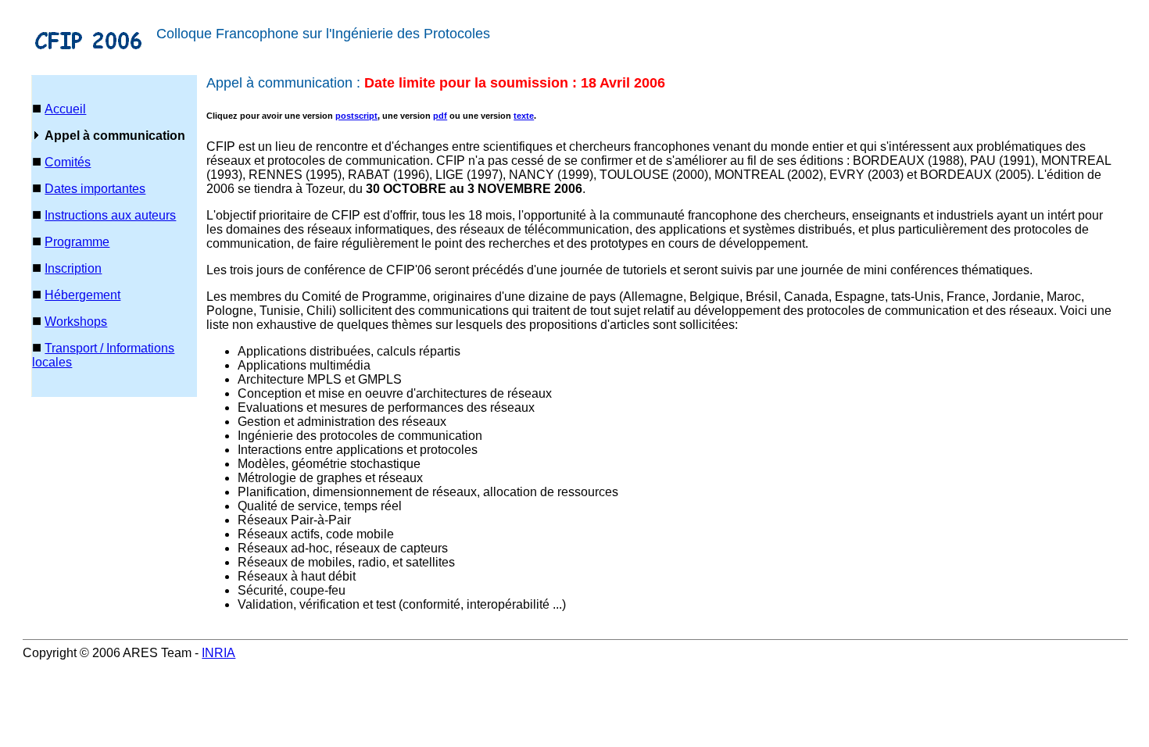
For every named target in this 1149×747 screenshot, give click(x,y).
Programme (77, 241)
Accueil (65, 109)
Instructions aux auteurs (110, 215)
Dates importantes (95, 188)
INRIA (218, 652)
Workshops (76, 321)
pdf (440, 115)
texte (524, 115)
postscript (356, 115)
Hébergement (82, 295)
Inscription (73, 268)
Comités (68, 162)
